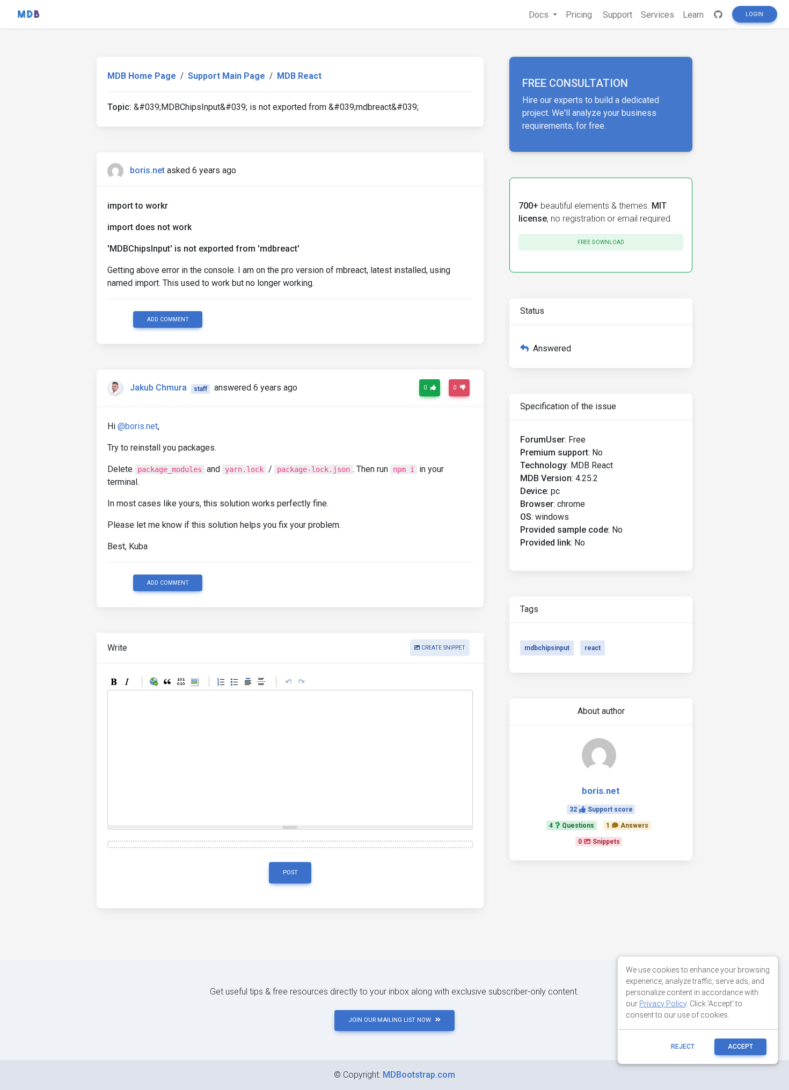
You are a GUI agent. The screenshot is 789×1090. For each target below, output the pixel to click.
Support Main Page (226, 76)
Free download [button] (601, 242)
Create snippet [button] (442, 647)
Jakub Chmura (158, 388)
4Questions (571, 825)
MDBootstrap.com (419, 1075)
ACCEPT (740, 1046)
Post (290, 872)
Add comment (168, 319)
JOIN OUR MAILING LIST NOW (389, 1020)
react (593, 648)
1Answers (627, 825)
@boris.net (138, 426)
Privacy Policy (662, 1003)
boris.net (147, 170)
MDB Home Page (141, 76)
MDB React (299, 76)
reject (683, 1046)
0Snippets (599, 841)
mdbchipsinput (546, 648)
